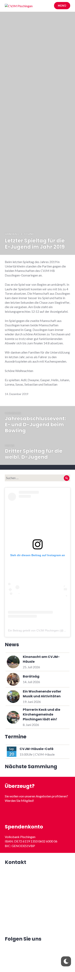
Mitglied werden (37, 812)
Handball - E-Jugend (19, 234)
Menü (62, 5)
